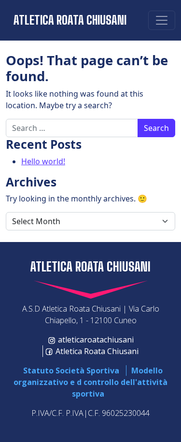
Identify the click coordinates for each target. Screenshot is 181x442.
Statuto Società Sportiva (71, 370)
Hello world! (43, 161)
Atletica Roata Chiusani (70, 20)
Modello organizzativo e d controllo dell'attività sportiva (90, 382)
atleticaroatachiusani (96, 339)
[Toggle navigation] (161, 20)
